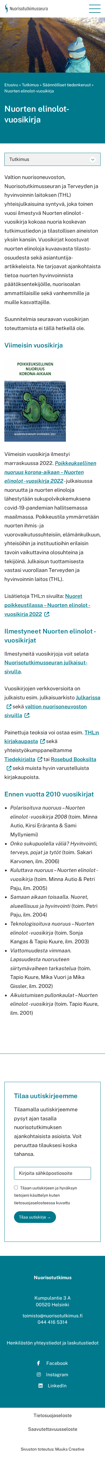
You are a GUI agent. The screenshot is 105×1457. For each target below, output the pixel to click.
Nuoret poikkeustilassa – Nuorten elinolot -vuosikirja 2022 (47, 605)
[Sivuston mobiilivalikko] (95, 9)
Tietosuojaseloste (53, 1415)
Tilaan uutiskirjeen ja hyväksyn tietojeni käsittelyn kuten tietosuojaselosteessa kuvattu (45, 1195)
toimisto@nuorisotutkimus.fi (52, 1316)
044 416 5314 (52, 1322)
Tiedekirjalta (23, 759)
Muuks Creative (69, 1449)
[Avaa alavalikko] (93, 159)
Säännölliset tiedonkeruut (67, 84)
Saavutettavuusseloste (52, 1429)
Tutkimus (30, 84)
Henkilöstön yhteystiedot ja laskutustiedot (53, 1343)
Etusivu (11, 84)
